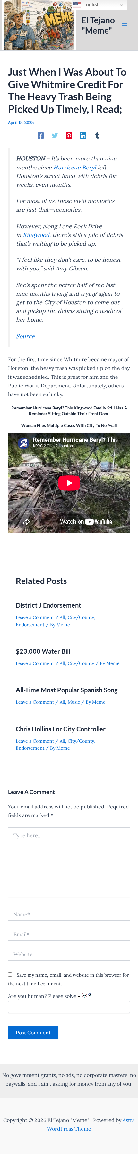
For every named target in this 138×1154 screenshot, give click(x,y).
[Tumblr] (97, 135)
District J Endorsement (48, 605)
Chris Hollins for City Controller (61, 729)
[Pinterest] (69, 135)
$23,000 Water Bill (43, 651)
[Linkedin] (83, 135)
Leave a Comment (35, 617)
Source (25, 336)
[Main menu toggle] (124, 25)
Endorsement (30, 625)
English (90, 4)
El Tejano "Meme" (98, 25)
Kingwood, (37, 234)
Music (74, 702)
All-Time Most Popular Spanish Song (66, 690)
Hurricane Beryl (74, 167)
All (62, 617)
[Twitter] (55, 135)
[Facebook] (41, 135)
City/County (81, 617)
